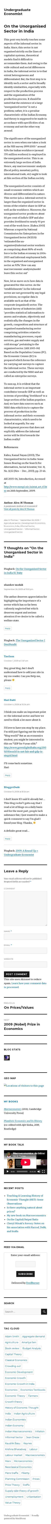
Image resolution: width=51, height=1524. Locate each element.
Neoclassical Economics (18, 1467)
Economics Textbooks (33, 1390)
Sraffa (26, 1485)
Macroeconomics (35, 1455)
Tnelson (9, 656)
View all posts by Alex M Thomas (19, 509)
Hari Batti (10, 700)
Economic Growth (15, 1378)
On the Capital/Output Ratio (22, 1219)
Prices (36, 1479)
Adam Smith (12, 1336)
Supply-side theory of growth (22, 1491)
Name (8, 931)
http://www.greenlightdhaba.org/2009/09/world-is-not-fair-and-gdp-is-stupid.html (25, 751)
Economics (9, 526)
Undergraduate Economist (17, 12)
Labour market (13, 1455)
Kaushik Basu (12, 1443)
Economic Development (19, 1372)
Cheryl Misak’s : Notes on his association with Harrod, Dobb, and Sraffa (26, 1227)
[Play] (7, 1171)
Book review (12, 1348)
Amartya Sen (29, 1342)
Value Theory (12, 1502)
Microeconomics (23, 1461)
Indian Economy (14, 1425)
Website (8, 959)
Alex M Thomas (11, 520)
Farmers (33, 1396)
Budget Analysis (31, 1348)
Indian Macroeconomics (18, 1431)
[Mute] (38, 1171)
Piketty (25, 1473)
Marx (8, 1461)
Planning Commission (17, 1479)
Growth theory (13, 1401)
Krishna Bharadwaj (15, 1449)
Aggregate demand (33, 1336)
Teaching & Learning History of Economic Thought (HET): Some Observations (25, 1199)
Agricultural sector (12, 523)
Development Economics (33, 523)
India (17, 526)
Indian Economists (15, 1419)
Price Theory (12, 1485)
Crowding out (13, 1366)
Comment (9, 888)
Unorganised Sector (13, 529)
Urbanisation (34, 1496)
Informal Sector (27, 526)
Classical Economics (16, 1360)
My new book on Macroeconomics (26, 1215)
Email (8, 945)
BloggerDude (12, 787)
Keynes (28, 1443)
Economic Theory (15, 1396)
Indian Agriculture (24, 1413)
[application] (25, 1162)
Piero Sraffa (11, 1473)
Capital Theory (13, 1354)
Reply (7, 628)
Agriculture (11, 1342)
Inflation (39, 1431)
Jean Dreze (32, 1437)
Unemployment (14, 1496)
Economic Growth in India (19, 1384)
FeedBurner (33, 1282)
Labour (33, 1449)
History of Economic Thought (22, 1407)
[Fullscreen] (43, 1171)
